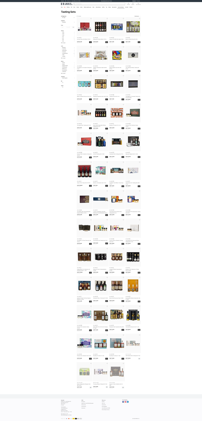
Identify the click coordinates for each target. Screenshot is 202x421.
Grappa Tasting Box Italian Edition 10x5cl (100, 68)
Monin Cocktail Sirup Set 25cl (132, 39)
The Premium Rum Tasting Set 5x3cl (133, 355)
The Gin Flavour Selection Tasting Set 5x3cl (116, 241)
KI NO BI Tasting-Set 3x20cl (98, 154)
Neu (62, 7)
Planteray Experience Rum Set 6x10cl (100, 96)
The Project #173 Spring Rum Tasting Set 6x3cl (133, 212)
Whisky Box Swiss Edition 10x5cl (99, 39)
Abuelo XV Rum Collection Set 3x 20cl (116, 385)
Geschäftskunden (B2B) (75, 0)
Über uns (69, 0)
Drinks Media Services (105, 409)
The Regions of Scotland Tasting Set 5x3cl (84, 68)
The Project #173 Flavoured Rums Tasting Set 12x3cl (132, 241)
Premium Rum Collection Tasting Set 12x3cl (84, 154)
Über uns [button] (104, 400)
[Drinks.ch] (66, 4)
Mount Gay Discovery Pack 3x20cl (116, 298)
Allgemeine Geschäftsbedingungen (87, 403)
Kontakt (62, 0)
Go (73, 27)
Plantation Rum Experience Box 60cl (116, 326)
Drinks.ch (137, 418)
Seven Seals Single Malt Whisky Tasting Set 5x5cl (99, 126)
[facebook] (123, 402)
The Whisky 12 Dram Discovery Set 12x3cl (84, 241)
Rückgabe (83, 401)
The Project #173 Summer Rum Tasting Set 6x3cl (115, 212)
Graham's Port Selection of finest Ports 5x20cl (132, 270)
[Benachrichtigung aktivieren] (139, 359)
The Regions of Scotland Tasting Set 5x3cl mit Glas (133, 97)
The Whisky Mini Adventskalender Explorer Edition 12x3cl (83, 212)
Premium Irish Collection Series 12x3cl (132, 126)
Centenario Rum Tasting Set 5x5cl (116, 154)
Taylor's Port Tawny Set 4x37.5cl (83, 182)
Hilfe (65, 0)
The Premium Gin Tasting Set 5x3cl (100, 240)
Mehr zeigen (63, 42)
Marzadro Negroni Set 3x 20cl (132, 154)
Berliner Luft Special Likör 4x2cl (99, 182)
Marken (130, 7)
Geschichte (104, 404)
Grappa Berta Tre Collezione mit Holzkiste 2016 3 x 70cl (83, 270)
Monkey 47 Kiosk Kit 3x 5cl (115, 125)
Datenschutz (83, 404)
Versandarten (83, 406)
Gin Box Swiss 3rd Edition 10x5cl (83, 39)
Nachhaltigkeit (104, 406)
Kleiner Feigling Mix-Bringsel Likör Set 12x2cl (83, 385)
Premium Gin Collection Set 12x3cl (84, 355)
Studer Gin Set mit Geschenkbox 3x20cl (99, 270)
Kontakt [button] (62, 400)
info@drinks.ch (63, 409)
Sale (64, 7)
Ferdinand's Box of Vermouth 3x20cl (100, 298)
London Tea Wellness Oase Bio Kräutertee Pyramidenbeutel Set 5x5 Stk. (100, 212)
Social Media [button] (124, 399)
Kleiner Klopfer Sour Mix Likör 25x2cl (115, 68)
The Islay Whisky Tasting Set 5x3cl (100, 384)
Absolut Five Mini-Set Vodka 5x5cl (116, 39)
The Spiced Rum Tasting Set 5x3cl (84, 125)
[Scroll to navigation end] (201, 7)
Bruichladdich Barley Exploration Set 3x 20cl (133, 299)
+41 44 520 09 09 (64, 408)
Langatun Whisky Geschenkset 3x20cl (115, 270)
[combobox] (99, 4)
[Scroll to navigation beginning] (1, 7)
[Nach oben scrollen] (199, 420)
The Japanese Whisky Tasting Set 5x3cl (132, 68)
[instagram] (125, 402)
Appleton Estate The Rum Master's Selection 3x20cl (84, 299)
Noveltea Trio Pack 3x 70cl (114, 355)
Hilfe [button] (82, 400)
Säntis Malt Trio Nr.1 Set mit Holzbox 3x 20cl (100, 327)
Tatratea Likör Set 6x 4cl (114, 96)
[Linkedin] (128, 402)
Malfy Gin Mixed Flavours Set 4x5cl (84, 96)
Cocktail (126, 7)
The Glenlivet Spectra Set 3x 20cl (132, 326)
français (138, 0)
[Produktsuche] (74, 4)
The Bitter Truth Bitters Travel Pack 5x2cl (116, 183)
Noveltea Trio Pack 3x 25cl (98, 355)
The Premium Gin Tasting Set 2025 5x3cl (133, 183)
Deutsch (134, 0)
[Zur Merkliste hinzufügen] (91, 18)
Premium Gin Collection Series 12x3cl (83, 327)
